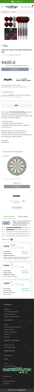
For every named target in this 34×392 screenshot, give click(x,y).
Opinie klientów (8, 355)
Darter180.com (5, 12)
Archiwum (13, 12)
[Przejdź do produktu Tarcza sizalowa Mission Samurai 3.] (16, 166)
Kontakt (6, 324)
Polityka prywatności (10, 366)
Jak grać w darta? (9, 329)
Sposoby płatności (9, 345)
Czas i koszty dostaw (10, 347)
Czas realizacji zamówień (11, 312)
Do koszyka (17, 186)
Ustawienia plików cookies (11, 316)
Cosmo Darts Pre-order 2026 (12, 327)
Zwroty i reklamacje (9, 314)
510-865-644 (18, 1)
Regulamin (7, 309)
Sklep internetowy (16, 390)
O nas (5, 363)
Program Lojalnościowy (10, 332)
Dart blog (6, 334)
